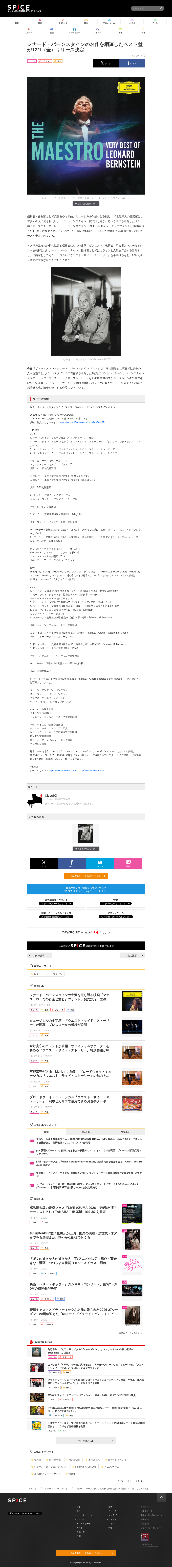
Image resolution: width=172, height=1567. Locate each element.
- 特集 (110, 1527)
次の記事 (132, 955)
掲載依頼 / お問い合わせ (151, 1515)
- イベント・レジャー (85, 1515)
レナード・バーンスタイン (48, 974)
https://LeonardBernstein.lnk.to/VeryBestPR (82, 422)
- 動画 (110, 1506)
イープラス (34, 1488)
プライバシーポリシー (151, 1527)
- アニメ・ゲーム (83, 1523)
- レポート (112, 1519)
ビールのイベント (117, 1459)
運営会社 (145, 1506)
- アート (79, 1527)
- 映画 (78, 1536)
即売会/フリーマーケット (47, 1473)
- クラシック (81, 1519)
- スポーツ (80, 1531)
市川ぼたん (94, 1459)
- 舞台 (78, 1510)
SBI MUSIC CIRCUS (85, 1466)
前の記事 (40, 955)
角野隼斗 (73, 1473)
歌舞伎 (37, 1459)
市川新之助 (74, 1459)
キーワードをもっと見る (128, 1480)
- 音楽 (78, 1506)
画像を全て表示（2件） (87, 203)
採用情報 (145, 1519)
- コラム (111, 1523)
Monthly (125, 1132)
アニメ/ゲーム (111, 1466)
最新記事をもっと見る (129, 1332)
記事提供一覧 (147, 1510)
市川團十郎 (55, 1459)
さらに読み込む (86, 1440)
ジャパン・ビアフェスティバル (50, 1466)
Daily (46, 1132)
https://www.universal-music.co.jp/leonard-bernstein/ (77, 770)
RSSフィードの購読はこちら (87, 875)
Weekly (86, 1132)
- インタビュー (114, 1515)
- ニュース (112, 1510)
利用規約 (145, 1523)
